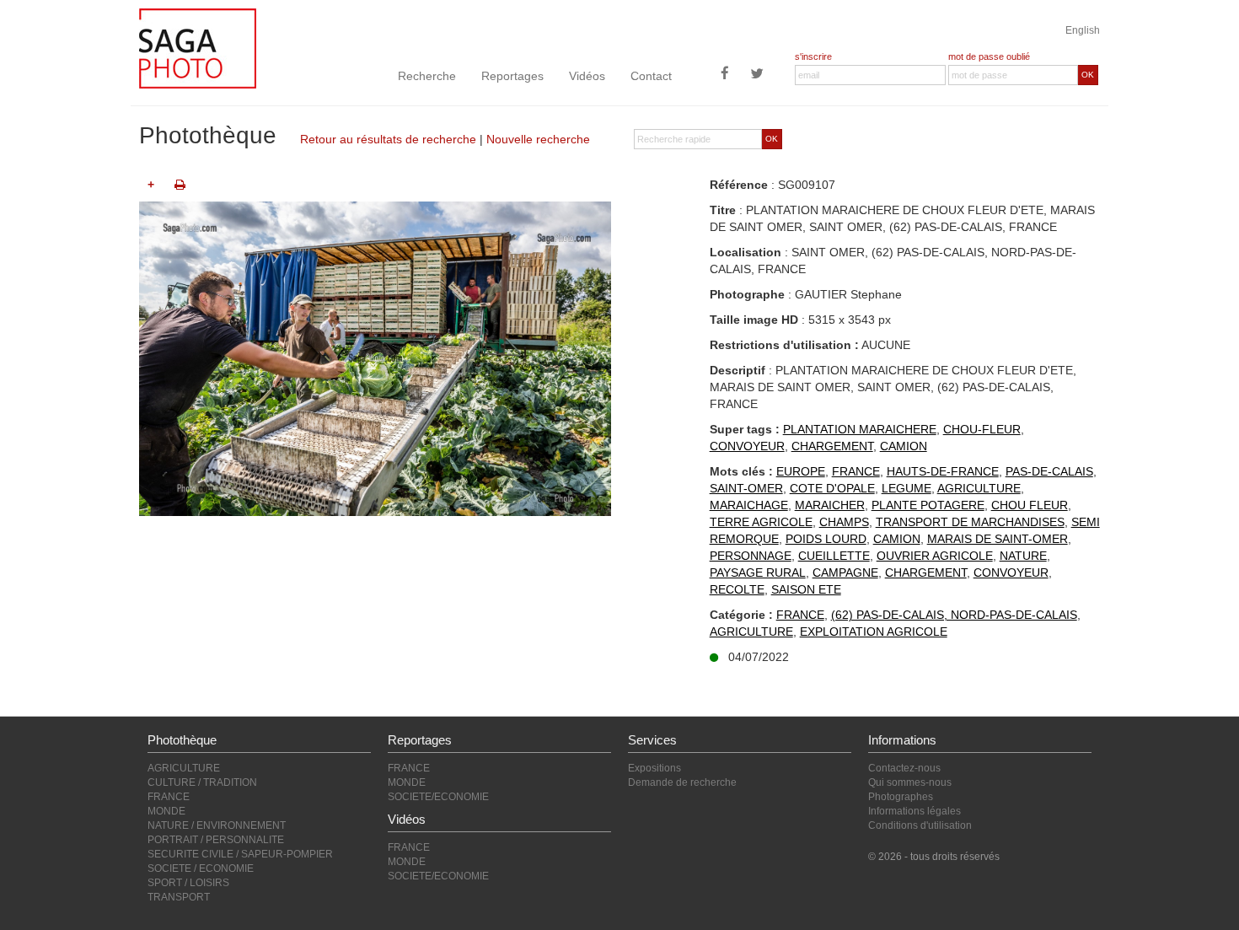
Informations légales (914, 811)
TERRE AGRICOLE (761, 522)
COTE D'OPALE (832, 488)
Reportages (512, 76)
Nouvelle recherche (538, 139)
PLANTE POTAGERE (928, 505)
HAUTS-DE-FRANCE (943, 471)
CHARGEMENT (832, 446)
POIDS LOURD (826, 539)
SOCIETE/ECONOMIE (438, 797)
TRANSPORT (179, 897)
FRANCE (856, 471)
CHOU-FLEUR (982, 429)
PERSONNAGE (750, 555)
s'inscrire (813, 56)
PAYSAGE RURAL (758, 572)
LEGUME (906, 488)
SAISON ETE (806, 589)
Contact (651, 76)
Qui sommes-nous (910, 782)
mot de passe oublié (989, 56)
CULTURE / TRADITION (202, 782)
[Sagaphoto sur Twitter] (757, 75)
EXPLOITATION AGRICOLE (873, 631)
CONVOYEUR (747, 446)
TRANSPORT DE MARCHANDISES (970, 522)
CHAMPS (844, 522)
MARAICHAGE (749, 505)
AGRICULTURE (979, 488)
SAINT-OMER (746, 488)
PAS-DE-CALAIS (1049, 471)
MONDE (166, 811)
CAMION (903, 446)
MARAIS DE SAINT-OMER (997, 539)
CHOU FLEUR (1029, 505)
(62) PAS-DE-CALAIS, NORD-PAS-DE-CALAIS (954, 614)
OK (1087, 74)
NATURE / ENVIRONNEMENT (217, 825)
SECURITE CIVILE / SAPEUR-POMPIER (240, 854)
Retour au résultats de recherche (388, 139)
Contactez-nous (904, 768)
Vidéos (587, 76)
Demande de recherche (682, 782)
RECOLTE (737, 589)
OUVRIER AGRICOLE (935, 555)
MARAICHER (830, 505)
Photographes (900, 797)
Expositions (654, 768)
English (1082, 30)
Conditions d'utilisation (920, 825)
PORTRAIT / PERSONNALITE (216, 840)
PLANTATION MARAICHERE (859, 429)
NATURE (1023, 555)
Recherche (427, 76)
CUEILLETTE (834, 555)
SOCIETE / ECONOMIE (201, 868)
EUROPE (800, 471)
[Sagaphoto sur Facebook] (725, 75)
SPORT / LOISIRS (188, 883)
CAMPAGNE (845, 572)
